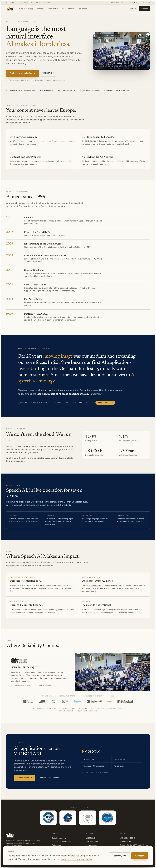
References (82, 9)
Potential (70, 9)
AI (63, 9)
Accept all (139, 855)
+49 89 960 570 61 (117, 3)
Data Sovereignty (26, 9)
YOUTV (36, 235)
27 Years (40, 9)
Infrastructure (52, 9)
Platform (133, 9)
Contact (144, 9)
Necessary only (119, 855)
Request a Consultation (49, 778)
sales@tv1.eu (134, 3)
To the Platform (24, 778)
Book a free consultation (22, 73)
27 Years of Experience (61, 841)
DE (144, 3)
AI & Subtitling (92, 841)
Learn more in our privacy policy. (76, 859)
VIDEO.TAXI (48, 73)
